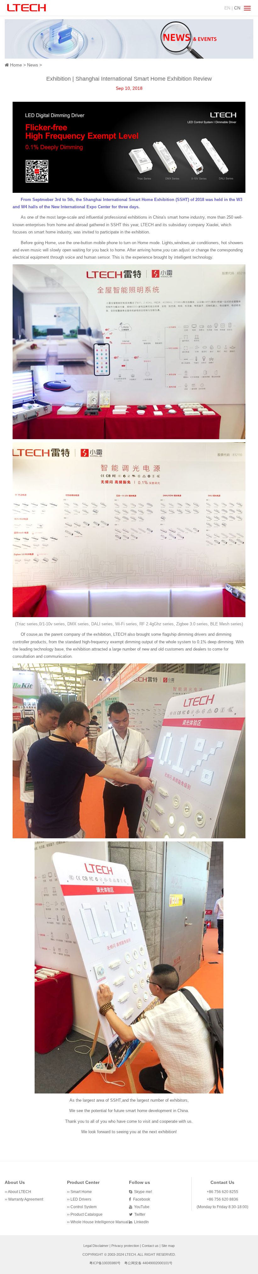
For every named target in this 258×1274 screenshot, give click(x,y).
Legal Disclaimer (96, 1246)
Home (16, 64)
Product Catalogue (86, 1214)
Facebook (140, 1199)
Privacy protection (125, 1246)
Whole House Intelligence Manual (99, 1222)
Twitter (138, 1214)
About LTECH (19, 1192)
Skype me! (142, 1192)
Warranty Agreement (25, 1199)
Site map (168, 1246)
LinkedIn (140, 1222)
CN (237, 7)
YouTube (140, 1207)
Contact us (150, 1246)
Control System (83, 1207)
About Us (15, 1182)
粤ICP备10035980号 (105, 1263)
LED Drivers (80, 1199)
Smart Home (81, 1192)
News (32, 64)
